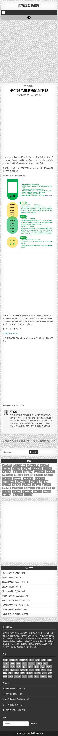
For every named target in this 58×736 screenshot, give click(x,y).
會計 (48, 475)
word (7, 465)
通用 (16, 491)
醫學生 (27, 491)
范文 (36, 484)
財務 (6, 491)
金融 (47, 491)
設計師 (29, 488)
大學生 (37, 468)
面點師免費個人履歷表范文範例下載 (16, 600)
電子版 (17, 494)
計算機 (17, 488)
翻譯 (44, 481)
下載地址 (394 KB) (10, 334)
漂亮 (17, 478)
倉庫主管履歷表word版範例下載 (15, 596)
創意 (18, 405)
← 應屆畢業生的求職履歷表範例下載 (15, 441)
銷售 (7, 494)
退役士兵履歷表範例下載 (12, 587)
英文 (16, 484)
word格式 (19, 465)
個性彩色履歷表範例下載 (29, 90)
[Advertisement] (29, 50)
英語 (26, 484)
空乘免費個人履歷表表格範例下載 (15, 614)
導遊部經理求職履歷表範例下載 (14, 610)
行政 (6, 488)
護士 (40, 488)
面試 (29, 494)
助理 (16, 468)
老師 (6, 484)
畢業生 (28, 478)
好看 (7, 471)
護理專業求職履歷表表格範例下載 (15, 582)
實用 (17, 471)
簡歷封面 (8, 481)
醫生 (37, 491)
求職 (7, 478)
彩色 (22, 405)
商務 (26, 468)
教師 (29, 475)
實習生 (28, 471)
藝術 (46, 484)
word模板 (33, 465)
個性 (13, 405)
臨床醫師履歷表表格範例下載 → (45, 441)
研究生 (39, 478)
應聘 (18, 475)
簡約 (34, 481)
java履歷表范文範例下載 (12, 578)
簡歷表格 (22, 481)
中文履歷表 (29, 86)
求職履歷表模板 (29, 5)
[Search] (29, 17)
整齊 (38, 475)
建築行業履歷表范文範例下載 (13, 573)
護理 (50, 488)
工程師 (39, 471)
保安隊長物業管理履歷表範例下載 (15, 605)
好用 (47, 468)
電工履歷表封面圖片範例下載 (13, 591)
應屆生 (7, 475)
